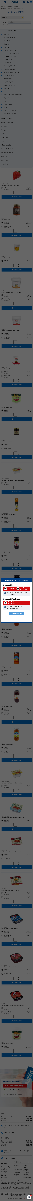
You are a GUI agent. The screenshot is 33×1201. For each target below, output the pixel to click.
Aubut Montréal (12, 599)
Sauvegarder (17, 613)
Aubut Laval (10, 585)
